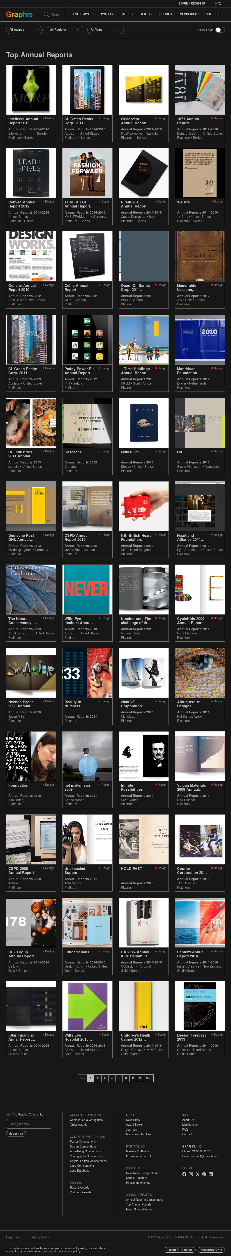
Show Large (205, 29)
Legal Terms (14, 1237)
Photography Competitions (87, 1156)
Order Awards (78, 1124)
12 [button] (140, 1078)
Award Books (134, 1124)
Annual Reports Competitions (144, 1200)
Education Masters (138, 1183)
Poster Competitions (83, 1141)
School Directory (136, 1178)
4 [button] (112, 1078)
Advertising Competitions (86, 1151)
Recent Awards (79, 1187)
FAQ (185, 1129)
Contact (187, 1134)
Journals (131, 1129)
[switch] (220, 30)
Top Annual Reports (138, 1204)
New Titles (133, 1120)
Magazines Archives (138, 1134)
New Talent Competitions (142, 1173)
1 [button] (90, 1078)
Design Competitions (83, 1146)
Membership (190, 1124)
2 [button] (98, 1078)
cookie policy (72, 1251)
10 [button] (126, 1078)
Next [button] (148, 1078)
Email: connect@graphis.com (200, 1156)
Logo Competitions (82, 1166)
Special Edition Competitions (88, 1161)
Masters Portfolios (137, 1151)
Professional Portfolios (140, 1156)
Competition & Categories (86, 1120)
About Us (188, 1120)
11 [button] (133, 1078)
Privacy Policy (40, 1237)
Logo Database (79, 1170)
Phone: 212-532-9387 (196, 1151)
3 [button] (105, 1078)
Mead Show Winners (139, 1209)
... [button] (119, 1078)
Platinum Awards (80, 1192)
